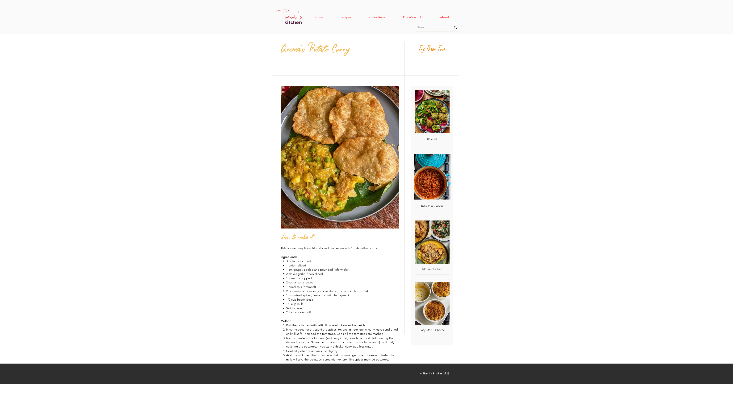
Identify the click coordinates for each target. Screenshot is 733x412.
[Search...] (455, 27)
